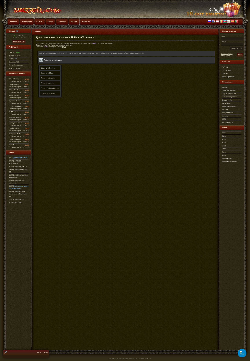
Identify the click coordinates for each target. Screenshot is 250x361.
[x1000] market (18, 199)
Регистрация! (225, 55)
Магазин (225, 109)
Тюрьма (225, 73)
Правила (225, 87)
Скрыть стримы (42, 352)
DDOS (224, 119)
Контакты (225, 116)
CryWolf (12, 65)
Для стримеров (227, 122)
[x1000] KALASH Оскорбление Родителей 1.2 (18, 194)
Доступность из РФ (20, 158)
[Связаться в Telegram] (242, 353)
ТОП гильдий (226, 70)
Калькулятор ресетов (229, 97)
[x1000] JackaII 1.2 (20, 166)
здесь (64, 47)
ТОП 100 (225, 67)
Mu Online (35, 8)
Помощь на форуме (229, 106)
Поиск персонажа (228, 77)
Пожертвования (227, 113)
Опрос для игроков (229, 90)
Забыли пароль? (226, 54)
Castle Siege (226, 103)
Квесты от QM (227, 100)
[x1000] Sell (17, 202)
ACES (16, 62)
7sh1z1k (18, 68)
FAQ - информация (229, 93)
